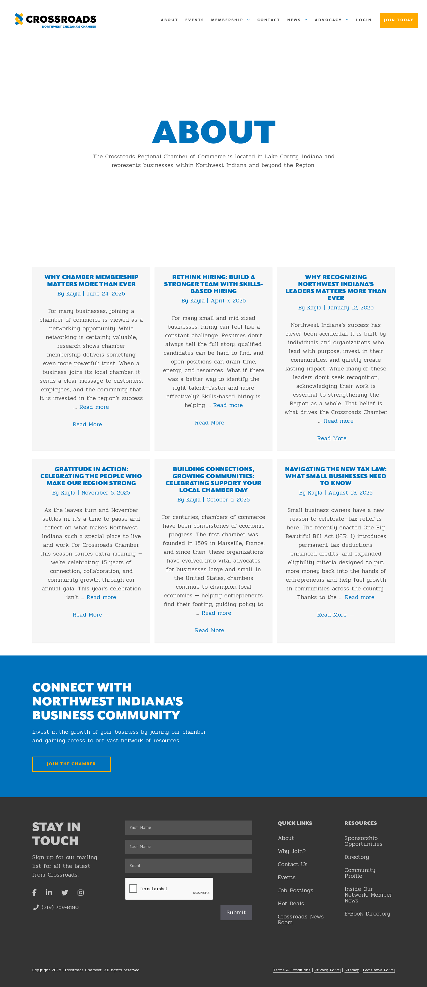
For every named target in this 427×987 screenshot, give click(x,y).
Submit (236, 912)
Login (364, 20)
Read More (91, 424)
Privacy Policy (327, 970)
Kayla (74, 293)
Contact (268, 20)
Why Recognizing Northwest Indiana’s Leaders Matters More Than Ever (336, 288)
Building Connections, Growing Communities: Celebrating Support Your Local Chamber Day (213, 480)
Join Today (399, 20)
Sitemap (352, 970)
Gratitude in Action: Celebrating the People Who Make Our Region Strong (91, 476)
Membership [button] (227, 20)
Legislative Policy (379, 970)
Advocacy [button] (328, 20)
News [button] (294, 20)
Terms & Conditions (292, 970)
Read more (94, 406)
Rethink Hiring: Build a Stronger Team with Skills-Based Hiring (213, 284)
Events (194, 20)
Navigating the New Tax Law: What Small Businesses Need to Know (336, 476)
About (169, 20)
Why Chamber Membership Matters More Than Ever (91, 281)
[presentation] (169, 889)
